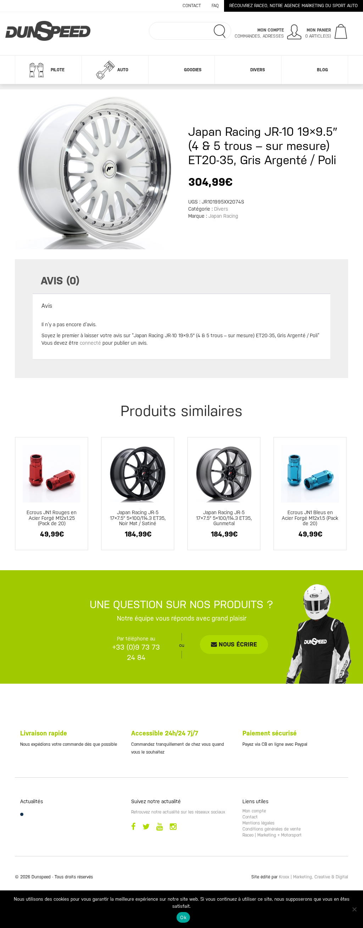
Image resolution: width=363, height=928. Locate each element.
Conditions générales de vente (271, 829)
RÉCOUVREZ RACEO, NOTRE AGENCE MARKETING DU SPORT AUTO (293, 5)
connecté (90, 343)
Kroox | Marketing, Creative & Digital (313, 876)
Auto (122, 69)
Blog (322, 69)
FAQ (215, 5)
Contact (192, 5)
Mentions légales (258, 823)
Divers (257, 69)
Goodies (192, 69)
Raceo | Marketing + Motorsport (272, 835)
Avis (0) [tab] (60, 280)
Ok (183, 917)
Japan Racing (223, 216)
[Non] (354, 909)
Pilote (58, 69)
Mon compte (254, 810)
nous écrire (237, 644)
